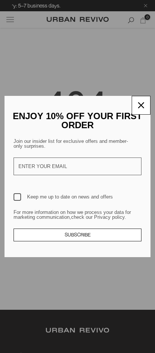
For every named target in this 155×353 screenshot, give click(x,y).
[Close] (141, 105)
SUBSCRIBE (78, 235)
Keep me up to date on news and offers (70, 197)
